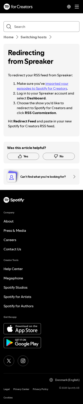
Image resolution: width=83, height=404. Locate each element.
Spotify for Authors (18, 305)
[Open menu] (76, 6)
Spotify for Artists (17, 296)
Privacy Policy (40, 389)
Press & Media (15, 230)
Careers (10, 239)
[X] (9, 361)
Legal (7, 389)
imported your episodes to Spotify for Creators (42, 86)
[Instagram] (23, 361)
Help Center (13, 268)
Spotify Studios (15, 287)
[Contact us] (73, 176)
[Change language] (69, 6)
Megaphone (13, 278)
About (9, 221)
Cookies (8, 397)
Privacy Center (21, 389)
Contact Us (12, 249)
